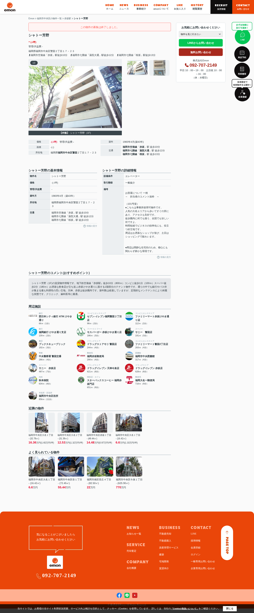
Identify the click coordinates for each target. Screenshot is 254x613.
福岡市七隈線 (130, 150)
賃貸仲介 (164, 568)
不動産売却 (165, 533)
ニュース (124, 6)
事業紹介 (141, 6)
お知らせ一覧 (134, 533)
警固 (52, 51)
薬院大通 (144, 150)
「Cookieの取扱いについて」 (185, 608)
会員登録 (195, 547)
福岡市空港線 (130, 146)
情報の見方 (92, 226)
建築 (161, 554)
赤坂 (142, 146)
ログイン (195, 554)
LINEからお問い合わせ (200, 42)
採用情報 (221, 7)
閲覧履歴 (197, 6)
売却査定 (131, 551)
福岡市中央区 (43, 51)
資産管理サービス (168, 547)
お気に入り (180, 6)
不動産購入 (165, 540)
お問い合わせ (243, 7)
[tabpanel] (148, 68)
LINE (193, 533)
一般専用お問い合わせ (203, 561)
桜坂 (142, 154)
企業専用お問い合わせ (203, 568)
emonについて (161, 6)
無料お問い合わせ (200, 52)
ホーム (109, 6)
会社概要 (131, 568)
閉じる (229, 608)
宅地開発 (164, 561)
